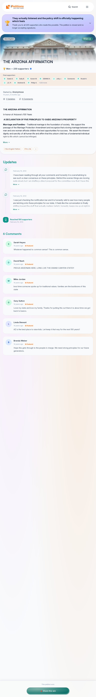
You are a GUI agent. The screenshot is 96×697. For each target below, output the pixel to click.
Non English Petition (12, 149)
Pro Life (27, 149)
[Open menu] (87, 7)
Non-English (9, 39)
